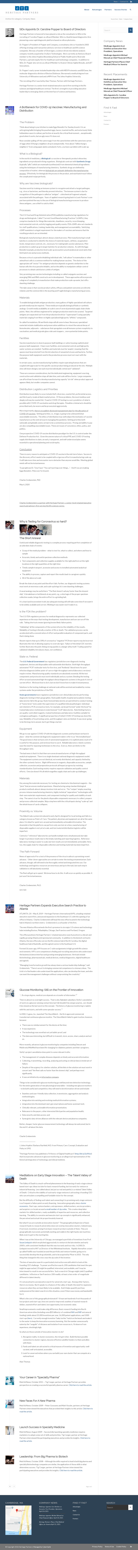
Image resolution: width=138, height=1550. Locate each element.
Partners (106, 124)
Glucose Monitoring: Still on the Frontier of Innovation (51, 989)
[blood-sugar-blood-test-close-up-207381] (9, 993)
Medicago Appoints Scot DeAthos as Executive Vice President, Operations (115, 48)
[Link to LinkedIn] (131, 1)
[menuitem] (116, 1)
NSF (80, 1312)
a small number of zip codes (56, 1209)
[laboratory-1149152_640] (9, 1380)
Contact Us (107, 120)
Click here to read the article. (80, 1385)
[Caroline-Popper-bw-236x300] (9, 32)
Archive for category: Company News (20, 19)
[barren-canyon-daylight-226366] (9, 1178)
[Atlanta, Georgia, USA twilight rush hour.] (9, 908)
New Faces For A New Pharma (37, 1400)
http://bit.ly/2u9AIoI (83, 1153)
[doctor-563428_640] (9, 1430)
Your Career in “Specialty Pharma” (40, 1377)
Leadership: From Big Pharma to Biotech (44, 1456)
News (105, 116)
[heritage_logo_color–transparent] (21, 9)
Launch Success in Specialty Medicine (42, 1427)
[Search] (130, 9)
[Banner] (9, 524)
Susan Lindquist (26, 1242)
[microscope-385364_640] (9, 1459)
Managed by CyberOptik (42, 1547)
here (30, 1318)
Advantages (107, 112)
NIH (73, 1312)
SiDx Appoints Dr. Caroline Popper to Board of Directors (53, 29)
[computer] (9, 1404)
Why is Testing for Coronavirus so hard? (43, 521)
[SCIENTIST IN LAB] (9, 110)
